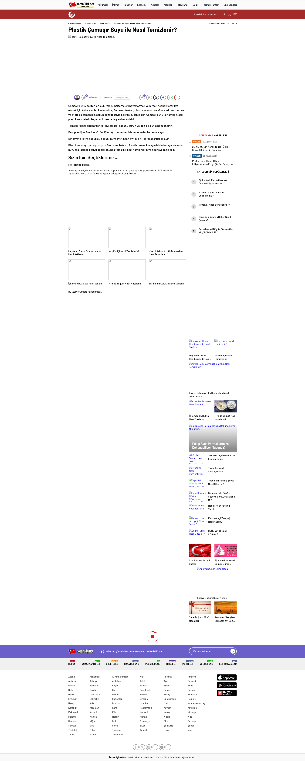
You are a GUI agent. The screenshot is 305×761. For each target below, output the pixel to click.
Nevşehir (72, 721)
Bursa (115, 689)
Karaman (94, 707)
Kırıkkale (192, 707)
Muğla (167, 716)
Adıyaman (95, 676)
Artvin (143, 681)
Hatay (71, 703)
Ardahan (116, 681)
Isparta (116, 703)
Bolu (70, 689)
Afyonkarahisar (120, 676)
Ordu (114, 721)
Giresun (144, 698)
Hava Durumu (131, 662)
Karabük (72, 707)
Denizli (71, 694)
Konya (167, 712)
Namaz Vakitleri (90, 662)
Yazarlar (167, 4)
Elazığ (167, 694)
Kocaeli (144, 712)
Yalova (71, 734)
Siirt (92, 725)
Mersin (143, 716)
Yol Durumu (206, 662)
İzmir (166, 703)
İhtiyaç (115, 4)
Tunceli (143, 730)
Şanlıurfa (168, 725)
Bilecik (143, 685)
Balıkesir (192, 681)
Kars (114, 707)
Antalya (94, 681)
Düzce (115, 694)
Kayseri (167, 707)
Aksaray (168, 676)
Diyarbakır (95, 694)
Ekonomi (141, 4)
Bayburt (116, 685)
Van (190, 730)
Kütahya (192, 712)
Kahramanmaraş (196, 703)
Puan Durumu (152, 662)
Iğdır (92, 703)
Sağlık (196, 4)
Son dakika (205, 14)
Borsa (71, 662)
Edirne (143, 694)
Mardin (115, 716)
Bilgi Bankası (230, 4)
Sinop (115, 725)
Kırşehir (94, 712)
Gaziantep (117, 698)
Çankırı (167, 689)
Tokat (93, 730)
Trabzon (116, 730)
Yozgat (93, 734)
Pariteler (187, 662)
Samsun (72, 725)
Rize (166, 721)
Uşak (166, 730)
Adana (71, 676)
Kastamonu (146, 707)
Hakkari (192, 698)
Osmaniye (145, 721)
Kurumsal (103, 4)
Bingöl (167, 685)
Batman (94, 685)
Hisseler (171, 662)
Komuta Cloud (163, 757)
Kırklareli (73, 712)
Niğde (92, 721)
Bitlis (190, 685)
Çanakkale (145, 689)
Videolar (154, 4)
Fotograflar (182, 4)
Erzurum (72, 698)
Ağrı (142, 676)
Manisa (93, 716)
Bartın (71, 685)
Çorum (191, 689)
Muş (190, 716)
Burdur (93, 689)
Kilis (114, 712)
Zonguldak (117, 734)
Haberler (128, 4)
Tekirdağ (72, 730)
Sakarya (192, 721)
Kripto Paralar (228, 662)
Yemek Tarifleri (211, 4)
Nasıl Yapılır (105, 23)
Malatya (72, 716)
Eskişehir (94, 698)
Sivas (142, 725)
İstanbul (144, 703)
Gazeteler (112, 662)
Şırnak (191, 725)
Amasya (192, 676)
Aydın (166, 681)
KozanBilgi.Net (75, 23)
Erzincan (192, 694)
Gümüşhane (170, 698)
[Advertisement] (48, 70)
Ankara (72, 681)
